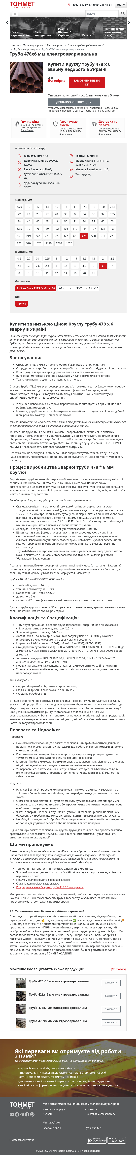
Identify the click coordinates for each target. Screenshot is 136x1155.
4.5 (84, 266)
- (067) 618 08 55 (52, 1128)
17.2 (84, 207)
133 (103, 229)
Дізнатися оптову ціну (73, 102)
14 (47, 207)
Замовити (111, 982)
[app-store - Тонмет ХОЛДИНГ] (117, 1140)
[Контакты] (70, 4)
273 (47, 236)
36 (93, 214)
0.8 (38, 258)
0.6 (19, 258)
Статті (48, 1113)
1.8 (94, 258)
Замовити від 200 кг (87, 82)
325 (56, 236)
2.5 (28, 266)
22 (19, 214)
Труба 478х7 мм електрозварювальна (58, 1008)
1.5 (75, 258)
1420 (69, 243)
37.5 (112, 214)
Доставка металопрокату (101, 1113)
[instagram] (32, 1114)
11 (47, 273)
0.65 (47, 258)
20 (103, 207)
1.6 (84, 258)
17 (75, 207)
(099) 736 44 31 (102, 4)
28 (56, 214)
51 (74, 221)
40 (28, 221)
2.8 (47, 266)
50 (65, 221)
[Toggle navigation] (15, 13)
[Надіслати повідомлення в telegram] (22, 1114)
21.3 (112, 207)
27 (47, 214)
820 (19, 243)
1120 (49, 243)
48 (56, 221)
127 (93, 229)
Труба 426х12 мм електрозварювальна (59, 994)
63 (112, 221)
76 (37, 229)
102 (56, 229)
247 (37, 236)
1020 (38, 243)
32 (74, 214)
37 (102, 214)
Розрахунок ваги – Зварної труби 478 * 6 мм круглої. (50, 887)
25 (37, 214)
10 (28, 207)
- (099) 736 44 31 (94, 1128)
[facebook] (27, 1114)
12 (37, 207)
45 (47, 221)
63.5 (19, 229)
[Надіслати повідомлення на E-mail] (12, 1114)
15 (56, 207)
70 (28, 229)
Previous (7, 22)
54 (84, 221)
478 (84, 236)
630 (103, 236)
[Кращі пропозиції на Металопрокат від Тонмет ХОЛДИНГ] (22, 5)
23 (28, 214)
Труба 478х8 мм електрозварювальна (58, 1021)
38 (19, 221)
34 (84, 214)
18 (93, 207)
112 (75, 229)
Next (129, 22)
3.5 (66, 266)
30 (65, 214)
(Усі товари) (119, 969)
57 (93, 221)
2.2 (112, 258)
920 (28, 243)
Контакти (92, 1109)
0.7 (28, 258)
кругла (21, 303)
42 (37, 221)
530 (93, 236)
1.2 (66, 258)
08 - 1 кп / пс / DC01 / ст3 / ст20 (78, 288)
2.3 (19, 266)
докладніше (27, 130)
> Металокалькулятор (22, 1139)
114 (84, 229)
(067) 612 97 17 (82, 4)
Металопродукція (55, 1109)
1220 (59, 243)
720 (112, 236)
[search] (122, 13)
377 (65, 236)
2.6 (38, 266)
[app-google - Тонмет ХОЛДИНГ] (97, 1140)
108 (66, 229)
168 (19, 236)
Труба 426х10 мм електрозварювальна (59, 981)
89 (47, 229)
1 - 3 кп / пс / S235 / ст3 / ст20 (36, 288)
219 (28, 236)
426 (75, 236)
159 (112, 229)
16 (65, 207)
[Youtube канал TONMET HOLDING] (17, 1114)
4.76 (19, 207)
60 (102, 221)
